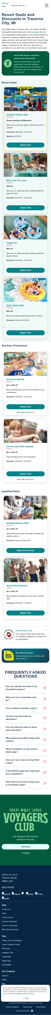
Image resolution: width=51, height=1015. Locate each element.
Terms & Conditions (16, 993)
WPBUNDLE (25, 412)
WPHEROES (25, 479)
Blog (3, 984)
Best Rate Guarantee (10, 929)
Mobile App (6, 961)
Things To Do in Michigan (12, 940)
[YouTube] (39, 893)
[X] (23, 893)
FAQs (4, 913)
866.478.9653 (8, 887)
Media (4, 980)
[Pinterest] (30, 893)
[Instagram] (16, 893)
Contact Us (6, 909)
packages (35, 32)
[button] (47, 5)
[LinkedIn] (5, 898)
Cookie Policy (22, 991)
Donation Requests (9, 921)
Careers (5, 976)
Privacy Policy (29, 993)
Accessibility (6, 965)
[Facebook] (6, 893)
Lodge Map (6, 957)
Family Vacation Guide (11, 944)
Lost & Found (7, 917)
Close (24, 998)
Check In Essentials (9, 926)
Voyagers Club (7, 952)
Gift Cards (6, 949)
